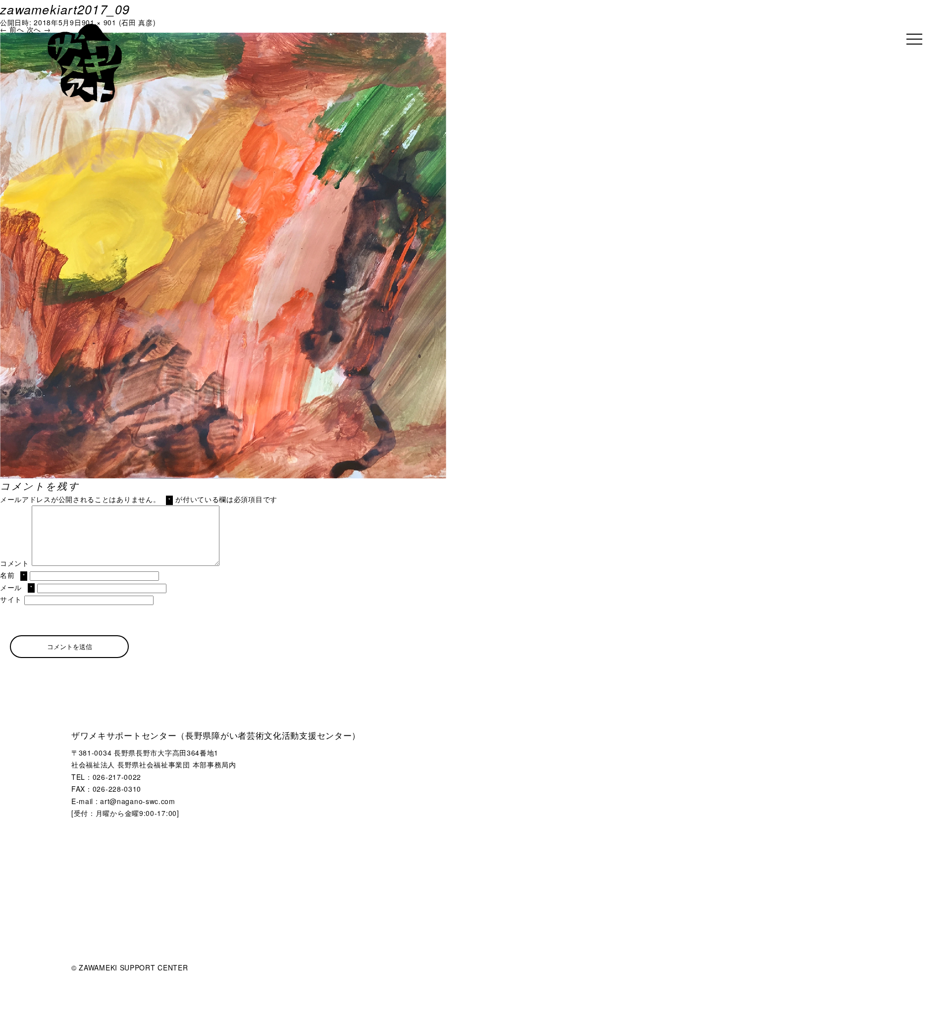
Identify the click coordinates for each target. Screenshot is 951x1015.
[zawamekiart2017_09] (223, 36)
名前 (12, 575)
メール (16, 587)
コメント (14, 563)
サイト (11, 599)
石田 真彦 (137, 22)
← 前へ (12, 29)
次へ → (39, 29)
